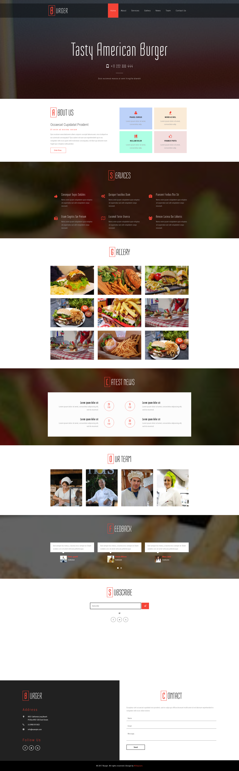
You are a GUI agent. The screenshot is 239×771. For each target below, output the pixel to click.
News (158, 10)
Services (135, 10)
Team (168, 10)
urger (33, 696)
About (123, 10)
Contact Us (181, 10)
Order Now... (58, 150)
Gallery (147, 10)
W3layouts (138, 766)
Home (113, 10)
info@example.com (35, 729)
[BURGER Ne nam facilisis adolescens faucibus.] (72, 280)
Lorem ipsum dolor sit (89, 402)
